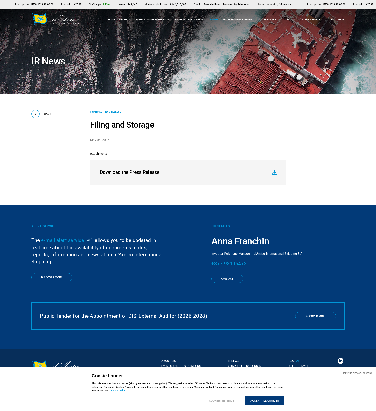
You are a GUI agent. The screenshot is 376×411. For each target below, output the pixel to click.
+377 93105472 (229, 264)
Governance (268, 19)
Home (111, 19)
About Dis (125, 19)
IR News (213, 19)
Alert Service (311, 19)
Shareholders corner (244, 365)
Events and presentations (153, 19)
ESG (289, 19)
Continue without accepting (357, 373)
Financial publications (190, 19)
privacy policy (118, 390)
